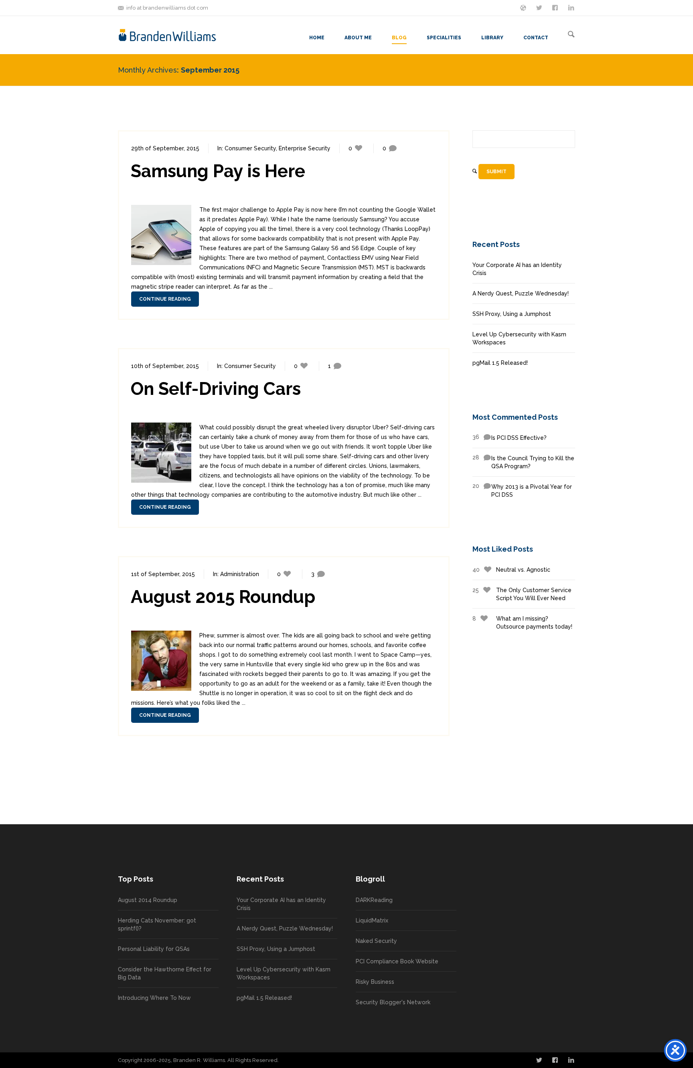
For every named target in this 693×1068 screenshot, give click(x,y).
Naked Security (376, 941)
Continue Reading (165, 299)
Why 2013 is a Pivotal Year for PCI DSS (522, 490)
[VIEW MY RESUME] (572, 7)
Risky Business (375, 982)
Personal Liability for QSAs (154, 949)
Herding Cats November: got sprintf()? (157, 924)
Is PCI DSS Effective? (509, 437)
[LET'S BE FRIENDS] (556, 7)
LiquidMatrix (372, 920)
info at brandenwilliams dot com (167, 8)
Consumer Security (250, 148)
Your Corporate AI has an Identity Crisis (517, 269)
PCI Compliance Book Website (397, 961)
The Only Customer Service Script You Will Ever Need (521, 594)
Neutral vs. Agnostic (511, 569)
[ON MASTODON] (524, 7)
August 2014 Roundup (147, 900)
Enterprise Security (304, 148)
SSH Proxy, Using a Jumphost (511, 314)
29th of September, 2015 (165, 148)
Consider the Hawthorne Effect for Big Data (164, 973)
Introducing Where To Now (154, 998)
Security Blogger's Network (393, 1002)
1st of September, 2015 (163, 574)
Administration (239, 574)
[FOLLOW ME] (540, 7)
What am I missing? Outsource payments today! (522, 622)
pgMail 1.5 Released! (500, 363)
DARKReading (374, 900)
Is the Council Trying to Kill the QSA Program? (523, 461)
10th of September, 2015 (165, 366)
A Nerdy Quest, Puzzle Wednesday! (520, 293)
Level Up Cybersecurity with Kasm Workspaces (519, 338)
